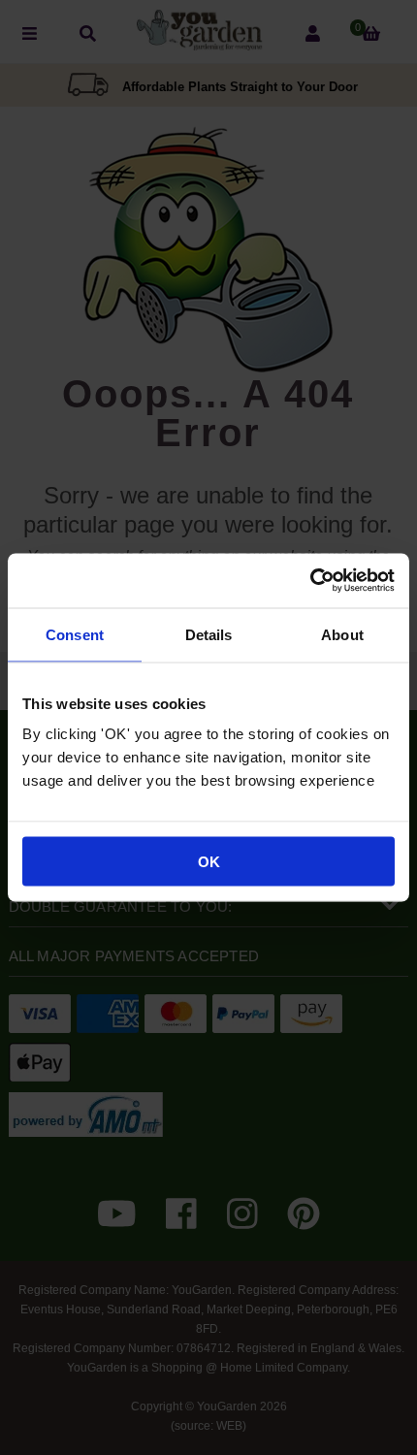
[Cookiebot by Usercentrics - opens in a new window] (310, 581)
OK (209, 862)
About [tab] (342, 634)
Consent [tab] (75, 634)
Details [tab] (209, 634)
